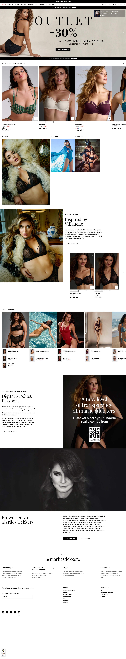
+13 (80, 128)
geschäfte (65, 600)
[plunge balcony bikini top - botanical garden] (3, 128)
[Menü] (5, 649)
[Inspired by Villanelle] (31, 245)
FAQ (102, 590)
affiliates (65, 602)
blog (64, 598)
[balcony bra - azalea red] (77, 128)
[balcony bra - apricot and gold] (75, 128)
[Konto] (121, 4)
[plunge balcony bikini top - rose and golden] (4, 128)
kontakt (103, 596)
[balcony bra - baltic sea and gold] (78, 128)
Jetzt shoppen (70, 50)
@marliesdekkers (63, 559)
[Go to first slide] (123, 32)
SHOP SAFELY (74, 58)
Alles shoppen (19, 63)
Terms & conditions (93, 615)
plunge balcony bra (75, 293)
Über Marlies (70, 538)
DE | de (117, 4)
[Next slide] (123, 63)
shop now (74, 7)
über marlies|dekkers (69, 590)
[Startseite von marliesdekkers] (63, 4)
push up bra (98, 293)
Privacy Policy (67, 615)
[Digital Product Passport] (94, 411)
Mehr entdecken (10, 431)
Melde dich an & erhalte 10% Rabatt (10, 593)
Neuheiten (10, 4)
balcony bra (42, 124)
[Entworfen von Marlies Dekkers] (63, 479)
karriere (65, 592)
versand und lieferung (107, 592)
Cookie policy (120, 615)
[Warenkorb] (124, 4)
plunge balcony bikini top (9, 124)
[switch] (3, 655)
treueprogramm (67, 594)
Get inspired (55, 50)
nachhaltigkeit (67, 596)
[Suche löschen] (109, 4)
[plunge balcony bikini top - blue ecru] (2, 128)
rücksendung (104, 594)
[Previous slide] (2, 32)
